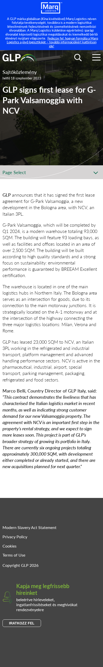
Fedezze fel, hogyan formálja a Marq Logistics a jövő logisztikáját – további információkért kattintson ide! (52, 42)
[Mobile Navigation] (96, 58)
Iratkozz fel (21, 623)
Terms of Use (13, 555)
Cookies (9, 546)
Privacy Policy (14, 537)
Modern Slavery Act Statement (29, 527)
